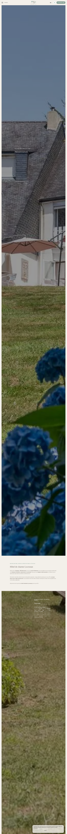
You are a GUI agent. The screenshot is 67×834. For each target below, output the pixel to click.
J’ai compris (38, 830)
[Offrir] (54, 2)
